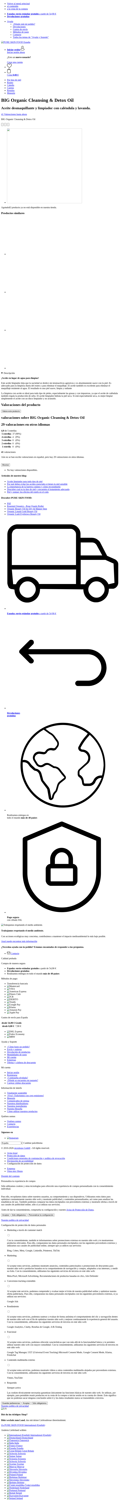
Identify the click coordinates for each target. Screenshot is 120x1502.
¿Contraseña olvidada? (17, 1077)
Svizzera (22, 1459)
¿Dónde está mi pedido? (24, 24)
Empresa (11, 1168)
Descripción (9, 373)
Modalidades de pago (17, 1054)
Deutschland (27, 1437)
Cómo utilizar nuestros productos (22, 1111)
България (23, 1495)
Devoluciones (19, 26)
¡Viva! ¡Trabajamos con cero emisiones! (25, 1095)
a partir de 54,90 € (31, 14)
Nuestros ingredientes (17, 1106)
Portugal (21, 1490)
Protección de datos (16, 1155)
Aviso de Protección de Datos (80, 1210)
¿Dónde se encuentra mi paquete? (22, 1080)
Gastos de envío (20, 29)
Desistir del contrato (10, 1176)
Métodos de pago (21, 32)
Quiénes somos (14, 1121)
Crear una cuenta (15, 62)
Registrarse (12, 1075)
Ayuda (10, 21)
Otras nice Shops (15, 1171)
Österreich (24, 1440)
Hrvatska (22, 1472)
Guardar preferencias (11, 1403)
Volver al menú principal (18, 3)
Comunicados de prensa (18, 1101)
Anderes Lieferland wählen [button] (13, 1430)
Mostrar (5, 465)
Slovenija (23, 1469)
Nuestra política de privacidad (15, 1220)
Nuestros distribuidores (17, 1103)
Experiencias (13, 1126)
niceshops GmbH (22, 1148)
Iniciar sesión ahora (16, 52)
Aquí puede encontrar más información (19, 941)
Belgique (22, 1477)
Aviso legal (12, 1153)
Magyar (20, 1466)
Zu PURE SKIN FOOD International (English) (23, 1425)
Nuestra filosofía (14, 1108)
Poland (19, 1474)
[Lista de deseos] (9, 67)
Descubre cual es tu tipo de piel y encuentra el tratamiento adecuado (38, 489)
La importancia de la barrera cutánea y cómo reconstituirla (33, 486)
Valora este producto (11, 411)
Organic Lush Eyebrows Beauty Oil (23, 514)
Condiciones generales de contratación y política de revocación (36, 1158)
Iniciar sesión (13, 1072)
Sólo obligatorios (19, 1215)
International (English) (41, 1435)
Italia (16, 1443)
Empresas (11, 1060)
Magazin (11, 1098)
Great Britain (28, 1451)
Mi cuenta (11, 1057)
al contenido (12, 6)
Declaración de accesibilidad (20, 1161)
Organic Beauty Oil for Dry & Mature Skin (27, 509)
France (19, 1445)
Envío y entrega (14, 1049)
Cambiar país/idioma (32, 1143)
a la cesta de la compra (17, 9)
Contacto (17, 34)
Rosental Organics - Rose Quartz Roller (25, 506)
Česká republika (32, 1485)
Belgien (20, 1482)
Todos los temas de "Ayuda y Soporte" (31, 37)
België (19, 1493)
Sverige (20, 1464)
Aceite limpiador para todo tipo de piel (24, 481)
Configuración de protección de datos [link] (24, 1163)
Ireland (19, 1498)
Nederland (24, 1488)
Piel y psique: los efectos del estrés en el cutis (28, 492)
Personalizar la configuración (41, 1215)
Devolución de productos (18, 1052)
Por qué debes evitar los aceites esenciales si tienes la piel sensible (37, 484)
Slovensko (24, 1480)
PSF (9, 503)
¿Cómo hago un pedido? (18, 1046)
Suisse (19, 1456)
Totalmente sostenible (17, 1093)
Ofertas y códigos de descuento (21, 1062)
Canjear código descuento (19, 1083)
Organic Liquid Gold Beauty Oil (22, 511)
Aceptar (5, 1215)
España (20, 1448)
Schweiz (22, 1453)
